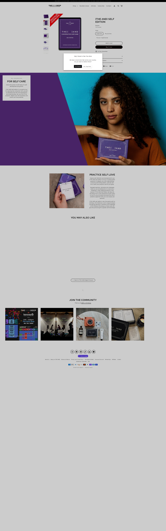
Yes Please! (78, 66)
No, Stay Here (87, 66)
